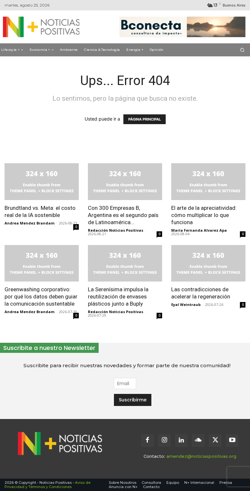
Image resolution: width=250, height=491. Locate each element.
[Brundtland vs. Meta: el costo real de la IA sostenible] (42, 181)
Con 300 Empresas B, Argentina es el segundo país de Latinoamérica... (123, 215)
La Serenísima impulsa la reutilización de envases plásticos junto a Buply (118, 296)
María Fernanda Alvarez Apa (199, 230)
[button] (242, 49)
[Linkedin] (181, 440)
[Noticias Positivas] (38, 27)
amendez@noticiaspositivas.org (201, 456)
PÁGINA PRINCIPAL (144, 119)
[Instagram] (164, 440)
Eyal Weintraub (186, 304)
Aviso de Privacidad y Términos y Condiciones (47, 484)
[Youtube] (232, 440)
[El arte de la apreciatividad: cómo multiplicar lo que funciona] (208, 181)
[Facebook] (147, 440)
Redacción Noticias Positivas (115, 230)
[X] (215, 440)
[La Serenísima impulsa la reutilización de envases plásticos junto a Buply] (125, 263)
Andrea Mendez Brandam (29, 223)
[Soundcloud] (198, 440)
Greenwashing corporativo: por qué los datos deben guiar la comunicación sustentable (41, 296)
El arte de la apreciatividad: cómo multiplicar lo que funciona (204, 215)
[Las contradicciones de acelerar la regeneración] (208, 263)
